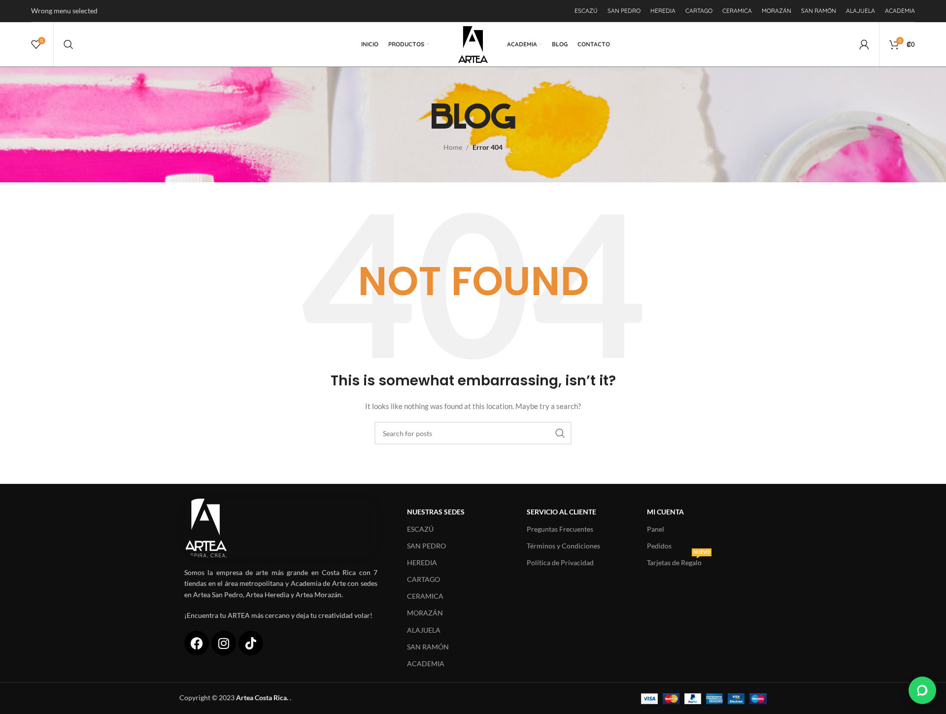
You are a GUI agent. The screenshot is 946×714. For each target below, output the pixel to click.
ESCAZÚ (420, 529)
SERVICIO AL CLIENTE (561, 512)
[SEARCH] (560, 433)
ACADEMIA (425, 663)
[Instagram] (223, 643)
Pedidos (659, 546)
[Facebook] (196, 643)
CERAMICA (425, 596)
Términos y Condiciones (563, 546)
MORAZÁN (425, 613)
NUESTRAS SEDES (436, 512)
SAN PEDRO (426, 546)
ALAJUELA (423, 630)
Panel (655, 529)
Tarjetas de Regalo (678, 560)
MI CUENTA (665, 512)
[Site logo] (473, 43)
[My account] (864, 44)
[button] (922, 690)
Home (452, 147)
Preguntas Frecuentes (560, 529)
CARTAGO (423, 579)
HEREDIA (422, 562)
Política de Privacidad (560, 562)
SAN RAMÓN (428, 647)
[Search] (68, 44)
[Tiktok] (250, 643)
